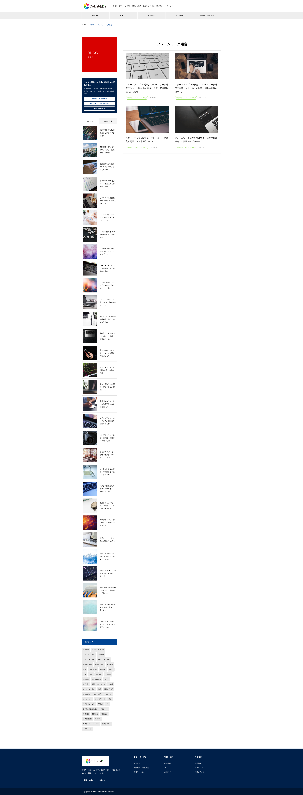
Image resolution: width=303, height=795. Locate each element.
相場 (99, 689)
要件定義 (86, 650)
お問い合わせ (200, 772)
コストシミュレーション (91, 724)
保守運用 (101, 654)
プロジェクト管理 (88, 654)
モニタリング (87, 729)
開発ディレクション (98, 684)
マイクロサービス (88, 704)
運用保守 (98, 719)
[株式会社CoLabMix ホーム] (95, 761)
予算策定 (86, 714)
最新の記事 (108, 121)
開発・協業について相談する (94, 780)
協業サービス (139, 763)
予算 (84, 674)
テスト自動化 (87, 719)
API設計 (100, 704)
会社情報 (179, 15)
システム (108, 694)
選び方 (106, 679)
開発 (110, 699)
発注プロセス (106, 724)
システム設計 (99, 664)
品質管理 (86, 679)
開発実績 (167, 763)
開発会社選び (87, 664)
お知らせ (167, 772)
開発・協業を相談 (207, 15)
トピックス (90, 121)
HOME (84, 25)
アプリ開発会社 (100, 699)
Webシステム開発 (103, 659)
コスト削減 (86, 694)
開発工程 (95, 714)
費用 (90, 674)
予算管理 (108, 674)
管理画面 (104, 714)
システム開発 (98, 694)
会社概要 (198, 763)
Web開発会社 (96, 679)
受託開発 (98, 674)
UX (107, 704)
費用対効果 (93, 669)
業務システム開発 (88, 659)
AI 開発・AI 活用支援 (99, 99)
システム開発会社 (98, 650)
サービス (123, 15)
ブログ (166, 767)
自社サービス (139, 772)
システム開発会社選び (90, 709)
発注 (84, 669)
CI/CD (111, 669)
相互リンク (199, 767)
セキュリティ (87, 699)
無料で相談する (99, 108)
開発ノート (104, 709)
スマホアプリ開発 (88, 689)
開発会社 (103, 669)
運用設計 (86, 684)
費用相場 (110, 664)
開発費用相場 (108, 689)
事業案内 (95, 15)
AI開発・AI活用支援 (141, 767)
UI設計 (111, 684)
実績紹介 (151, 15)
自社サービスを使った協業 (99, 103)
